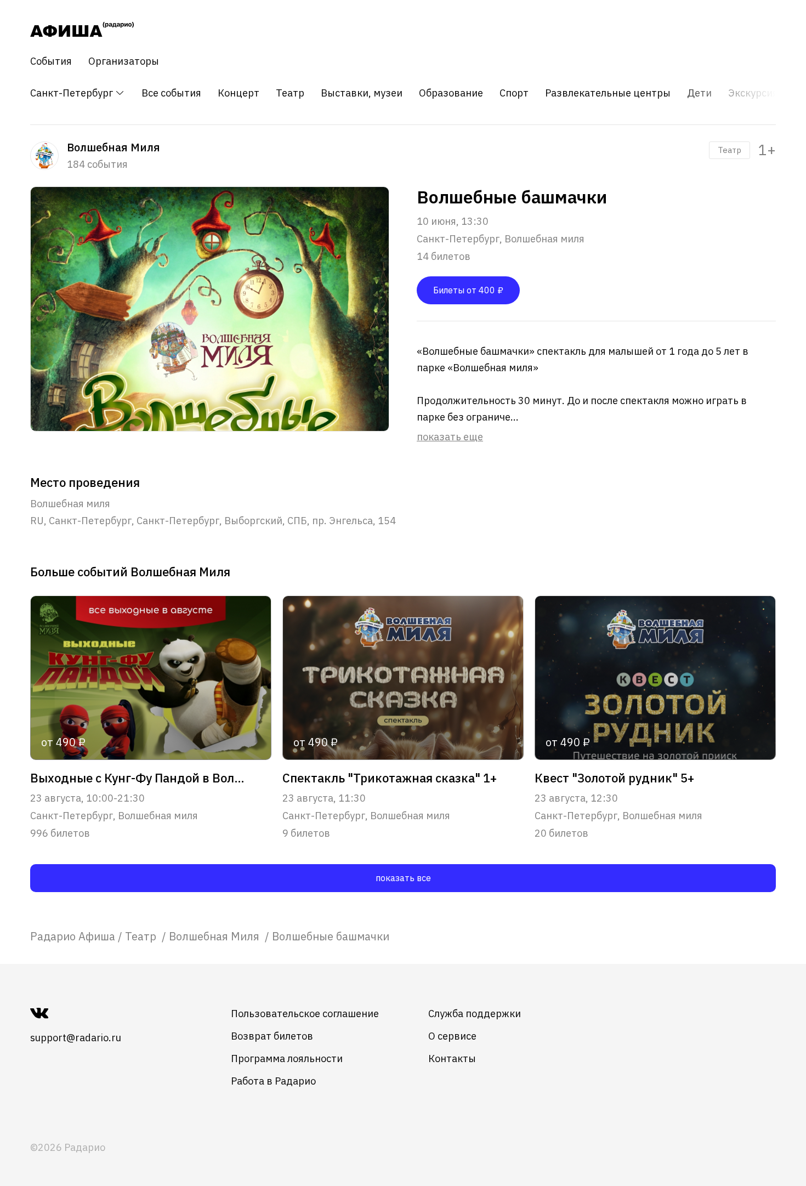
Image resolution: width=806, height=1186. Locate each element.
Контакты (452, 1058)
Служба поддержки (474, 1013)
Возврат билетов (272, 1036)
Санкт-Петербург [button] (72, 93)
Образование (451, 93)
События (51, 61)
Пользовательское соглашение (305, 1013)
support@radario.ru (75, 1037)
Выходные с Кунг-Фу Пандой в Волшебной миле (138, 778)
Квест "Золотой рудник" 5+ (614, 778)
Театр (290, 93)
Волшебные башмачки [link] (330, 936)
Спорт (514, 93)
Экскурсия (753, 93)
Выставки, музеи (361, 93)
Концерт (238, 93)
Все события (171, 93)
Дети (699, 93)
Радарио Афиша (72, 936)
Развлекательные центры (608, 93)
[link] (72, 936)
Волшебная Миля (215, 936)
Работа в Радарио (273, 1081)
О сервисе (452, 1036)
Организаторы (123, 61)
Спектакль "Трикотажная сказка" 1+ (389, 778)
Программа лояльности (287, 1058)
